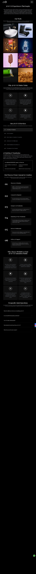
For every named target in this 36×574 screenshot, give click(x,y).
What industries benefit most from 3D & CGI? (12, 325)
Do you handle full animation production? (11, 315)
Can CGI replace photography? (9, 320)
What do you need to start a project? (10, 329)
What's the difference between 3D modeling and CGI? (14, 310)
